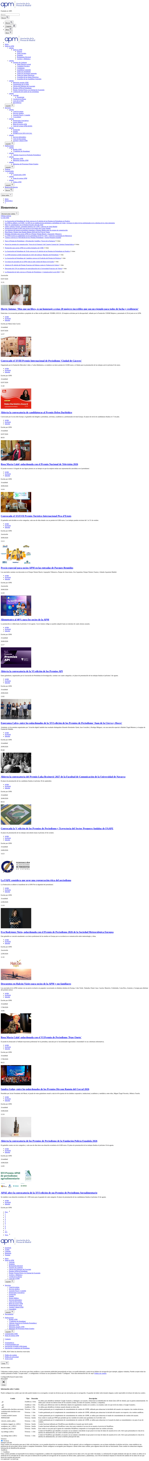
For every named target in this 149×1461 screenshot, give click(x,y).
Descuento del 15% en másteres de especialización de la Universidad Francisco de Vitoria (33, 268)
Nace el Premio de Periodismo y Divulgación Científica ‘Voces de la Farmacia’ (30, 241)
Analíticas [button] (4, 1450)
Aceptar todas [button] (18, 1377)
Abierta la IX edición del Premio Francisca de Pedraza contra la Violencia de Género (32, 265)
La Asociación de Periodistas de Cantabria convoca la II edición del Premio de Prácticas (33, 258)
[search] (9, 22)
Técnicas (6, 1441)
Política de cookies (100, 1373)
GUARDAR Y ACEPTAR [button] (9, 1459)
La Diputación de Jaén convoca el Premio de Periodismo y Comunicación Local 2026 (32, 272)
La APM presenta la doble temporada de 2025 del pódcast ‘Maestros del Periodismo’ (32, 255)
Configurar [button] (4, 1377)
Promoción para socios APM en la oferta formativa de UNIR (24, 248)
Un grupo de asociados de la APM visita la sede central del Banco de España (29, 262)
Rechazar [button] (11, 1377)
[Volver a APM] (16, 7)
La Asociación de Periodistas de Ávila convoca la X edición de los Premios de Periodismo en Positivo (37, 251)
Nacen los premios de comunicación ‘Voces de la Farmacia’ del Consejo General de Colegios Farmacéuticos (39, 244)
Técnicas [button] (3, 1439)
